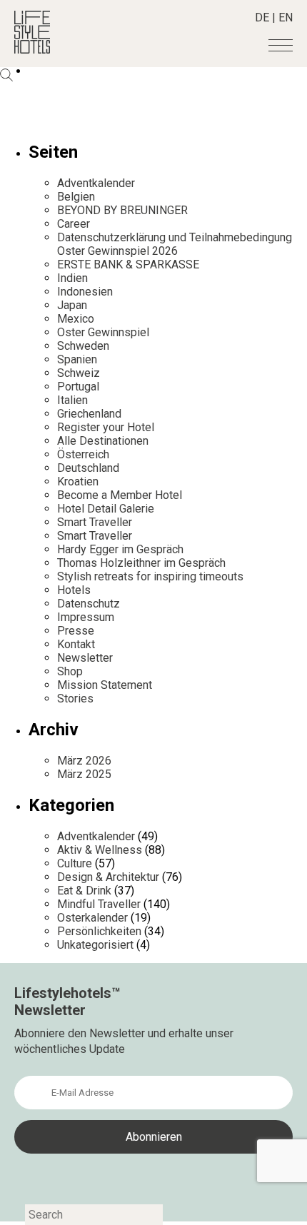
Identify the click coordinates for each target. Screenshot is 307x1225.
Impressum (85, 617)
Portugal (78, 386)
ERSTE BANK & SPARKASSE (128, 264)
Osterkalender (92, 917)
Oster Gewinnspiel (103, 332)
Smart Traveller (94, 522)
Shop (70, 671)
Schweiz (78, 373)
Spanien (77, 359)
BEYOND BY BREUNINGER (122, 210)
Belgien (76, 196)
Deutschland (88, 468)
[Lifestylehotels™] (32, 49)
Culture (74, 863)
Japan (72, 305)
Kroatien (78, 481)
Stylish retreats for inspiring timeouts (150, 576)
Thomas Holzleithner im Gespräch (141, 563)
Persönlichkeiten (99, 931)
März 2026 (84, 760)
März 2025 (84, 774)
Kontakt (76, 644)
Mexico (75, 319)
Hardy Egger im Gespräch (120, 549)
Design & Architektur (108, 877)
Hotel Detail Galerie (105, 508)
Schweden (83, 346)
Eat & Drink (84, 890)
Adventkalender (96, 183)
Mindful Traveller (99, 904)
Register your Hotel (105, 427)
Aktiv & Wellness (99, 850)
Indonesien (85, 291)
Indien (72, 278)
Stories (75, 698)
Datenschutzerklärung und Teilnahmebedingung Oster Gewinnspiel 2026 (174, 244)
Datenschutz (88, 603)
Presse (75, 630)
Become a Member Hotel (119, 495)
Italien (72, 400)
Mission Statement (104, 685)
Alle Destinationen (103, 441)
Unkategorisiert (95, 945)
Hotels (74, 590)
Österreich (83, 454)
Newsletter (85, 658)
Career (73, 224)
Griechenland (89, 413)
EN (285, 17)
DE (262, 17)
